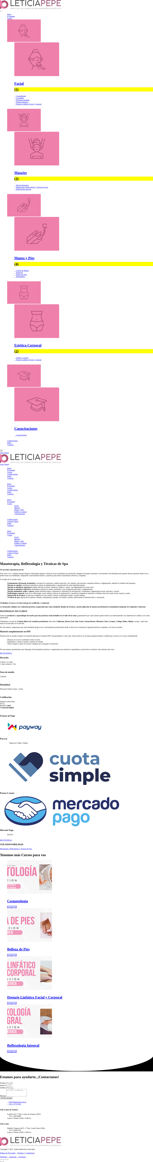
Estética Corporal (20, 512)
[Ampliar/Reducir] (1, 1159)
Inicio (9, 14)
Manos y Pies (19, 510)
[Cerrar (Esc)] (8, 1159)
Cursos (9, 18)
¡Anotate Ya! (11, 907)
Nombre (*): (4, 1083)
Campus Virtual (12, 521)
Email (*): (4, 1085)
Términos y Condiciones (25, 1153)
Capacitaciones (19, 514)
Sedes (9, 443)
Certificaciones (12, 441)
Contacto (10, 445)
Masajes (17, 508)
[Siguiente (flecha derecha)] (3, 1161)
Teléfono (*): (5, 1088)
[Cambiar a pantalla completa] (3, 1159)
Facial (16, 506)
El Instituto (11, 16)
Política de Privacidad (7, 1153)
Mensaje (3, 1096)
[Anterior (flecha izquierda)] (1, 1161)
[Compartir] (5, 1159)
